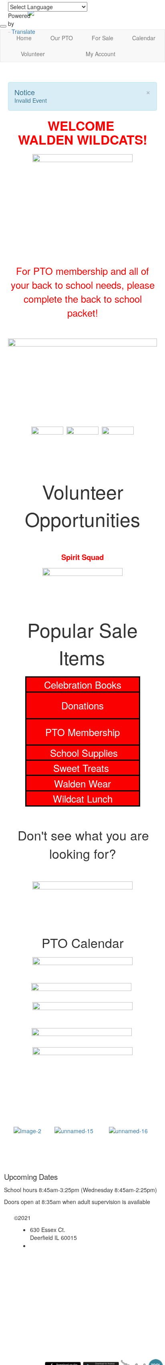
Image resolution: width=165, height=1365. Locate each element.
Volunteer (33, 54)
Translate (23, 31)
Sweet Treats (82, 768)
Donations (82, 705)
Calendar (143, 38)
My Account (100, 54)
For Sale (102, 38)
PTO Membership (82, 732)
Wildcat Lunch (83, 798)
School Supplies (84, 753)
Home (24, 38)
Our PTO (61, 38)
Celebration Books (82, 684)
